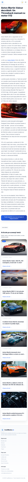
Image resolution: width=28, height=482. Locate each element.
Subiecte (3, 444)
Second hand (4, 461)
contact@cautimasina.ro (6, 473)
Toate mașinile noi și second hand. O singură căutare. (14, 217)
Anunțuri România (5, 455)
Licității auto (3, 457)
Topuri (2, 449)
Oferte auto (3, 459)
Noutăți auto (4, 440)
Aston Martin (11, 60)
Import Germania (4, 463)
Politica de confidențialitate (7, 471)
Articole (2, 442)
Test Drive (3, 447)
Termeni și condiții (5, 469)
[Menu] (25, 2)
